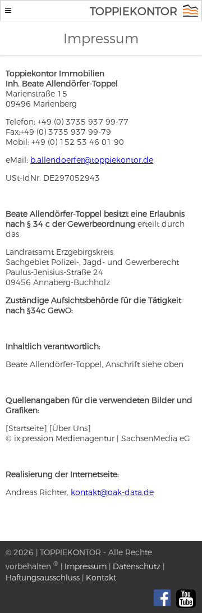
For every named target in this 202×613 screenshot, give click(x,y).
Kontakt (101, 577)
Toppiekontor (133, 11)
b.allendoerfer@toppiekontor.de (91, 160)
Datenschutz (136, 566)
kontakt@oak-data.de (112, 492)
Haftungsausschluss (43, 577)
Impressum (86, 566)
